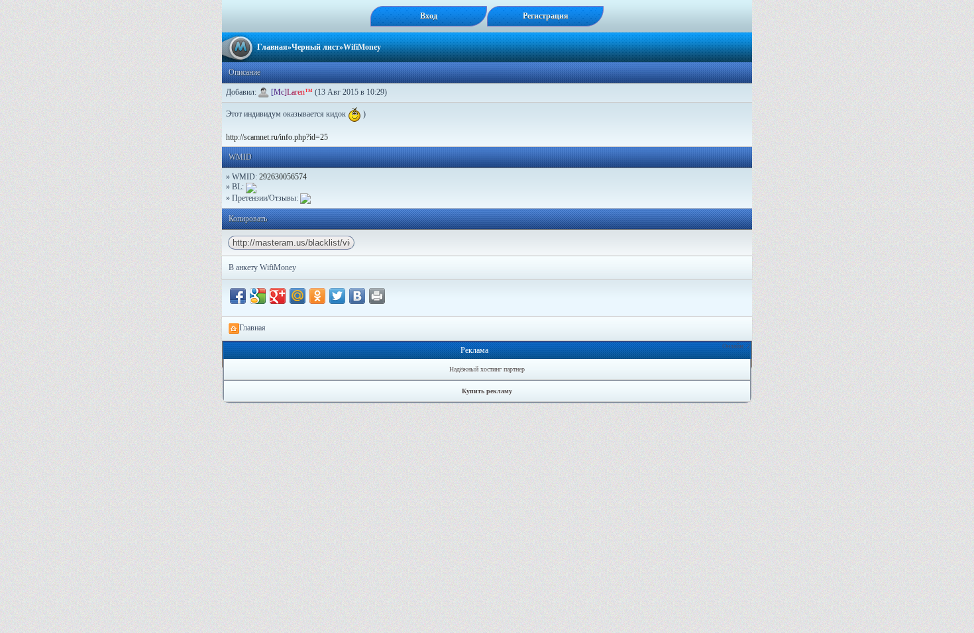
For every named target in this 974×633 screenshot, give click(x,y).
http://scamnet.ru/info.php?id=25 (277, 137)
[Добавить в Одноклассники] (317, 296)
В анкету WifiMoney (262, 267)
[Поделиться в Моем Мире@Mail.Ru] (297, 296)
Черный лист (315, 47)
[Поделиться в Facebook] (238, 296)
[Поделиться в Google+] (278, 296)
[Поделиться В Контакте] (357, 296)
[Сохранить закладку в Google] (258, 296)
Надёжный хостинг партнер (487, 369)
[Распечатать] (377, 296)
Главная (272, 47)
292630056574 (283, 176)
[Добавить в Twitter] (337, 296)
